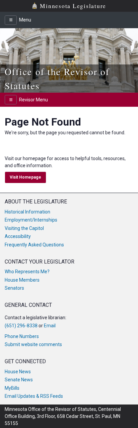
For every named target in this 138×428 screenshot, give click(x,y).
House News (18, 371)
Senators (14, 288)
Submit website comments (33, 344)
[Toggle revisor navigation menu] (11, 99)
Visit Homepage (25, 177)
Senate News (19, 379)
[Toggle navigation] (11, 20)
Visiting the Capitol (24, 228)
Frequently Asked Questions (34, 244)
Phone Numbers (22, 336)
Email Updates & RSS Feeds (34, 396)
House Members (22, 280)
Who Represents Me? (27, 271)
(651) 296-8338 (21, 325)
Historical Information (27, 212)
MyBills (12, 388)
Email (50, 325)
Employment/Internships (31, 220)
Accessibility (18, 236)
